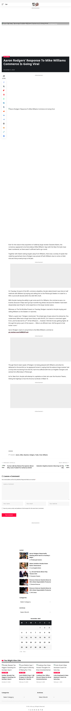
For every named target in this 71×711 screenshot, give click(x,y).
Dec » (24, 651)
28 (35, 647)
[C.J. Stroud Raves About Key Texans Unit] (23, 574)
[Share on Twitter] (4, 86)
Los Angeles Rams (36, 568)
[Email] (4, 128)
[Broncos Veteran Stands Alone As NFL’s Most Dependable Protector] (23, 582)
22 (40, 642)
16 (44, 637)
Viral (40, 455)
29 (40, 647)
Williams (45, 455)
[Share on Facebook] (4, 82)
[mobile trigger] (3, 4)
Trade (37, 455)
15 (40, 637)
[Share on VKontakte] (4, 115)
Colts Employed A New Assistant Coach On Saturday (61, 677)
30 (44, 647)
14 (35, 637)
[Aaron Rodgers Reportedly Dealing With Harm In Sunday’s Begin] (23, 555)
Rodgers (32, 455)
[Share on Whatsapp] (4, 99)
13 (31, 637)
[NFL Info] (35, 4)
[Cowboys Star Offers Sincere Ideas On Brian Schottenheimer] (44, 668)
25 (22, 647)
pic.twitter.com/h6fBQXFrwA (18, 332)
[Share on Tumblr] (4, 107)
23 (44, 642)
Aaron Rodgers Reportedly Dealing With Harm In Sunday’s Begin (39, 555)
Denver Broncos (35, 584)
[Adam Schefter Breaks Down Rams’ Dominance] (23, 566)
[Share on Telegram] (4, 119)
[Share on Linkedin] (4, 103)
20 (31, 642)
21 (35, 642)
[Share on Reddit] (4, 111)
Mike (21, 455)
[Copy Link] (4, 132)
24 (49, 642)
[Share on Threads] (4, 123)
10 (49, 633)
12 (26, 637)
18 (22, 642)
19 (26, 642)
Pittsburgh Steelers (36, 560)
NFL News (6, 56)
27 (31, 647)
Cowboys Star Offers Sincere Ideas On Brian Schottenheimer (43, 677)
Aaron (17, 455)
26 (26, 647)
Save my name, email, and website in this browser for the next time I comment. (23, 508)
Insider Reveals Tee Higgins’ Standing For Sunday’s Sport (9, 677)
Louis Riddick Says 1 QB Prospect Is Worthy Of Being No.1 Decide (26, 677)
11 (22, 637)
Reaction (26, 455)
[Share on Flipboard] (4, 90)
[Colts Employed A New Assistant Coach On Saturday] (61, 668)
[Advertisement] (33, 16)
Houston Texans (35, 576)
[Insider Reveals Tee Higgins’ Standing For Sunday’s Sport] (9, 668)
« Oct (20, 651)
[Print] (4, 136)
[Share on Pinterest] (4, 95)
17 (49, 637)
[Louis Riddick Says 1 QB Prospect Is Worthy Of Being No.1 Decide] (27, 668)
